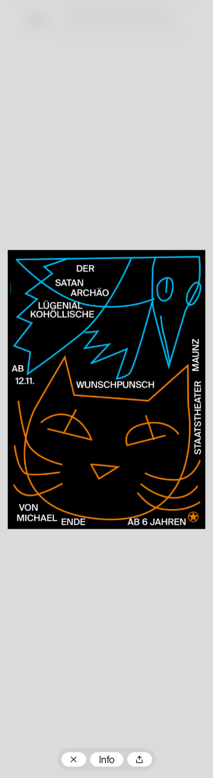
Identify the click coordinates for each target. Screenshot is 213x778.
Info (106, 761)
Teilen (139, 759)
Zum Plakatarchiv (73, 759)
